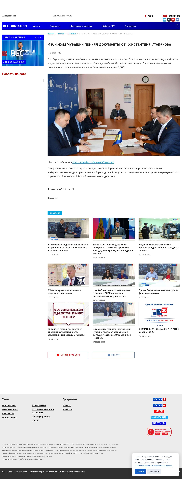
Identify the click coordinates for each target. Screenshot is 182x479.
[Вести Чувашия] (14, 26)
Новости (61, 34)
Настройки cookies (77, 472)
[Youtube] (173, 20)
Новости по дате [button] (14, 74)
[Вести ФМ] (159, 423)
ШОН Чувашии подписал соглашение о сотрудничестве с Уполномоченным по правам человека (68, 247)
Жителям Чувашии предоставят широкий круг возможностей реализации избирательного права (66, 332)
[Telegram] (164, 20)
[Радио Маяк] (159, 411)
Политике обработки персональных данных (154, 466)
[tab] (55, 213)
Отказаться (154, 471)
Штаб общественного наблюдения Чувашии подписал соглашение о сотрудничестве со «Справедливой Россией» (112, 333)
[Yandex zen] (169, 20)
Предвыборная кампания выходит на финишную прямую (158, 291)
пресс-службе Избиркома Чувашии (93, 162)
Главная (51, 34)
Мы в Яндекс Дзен (70, 354)
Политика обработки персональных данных (49, 472)
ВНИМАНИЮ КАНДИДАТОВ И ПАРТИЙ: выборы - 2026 (159, 330)
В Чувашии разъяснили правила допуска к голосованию (64, 291)
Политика (72, 34)
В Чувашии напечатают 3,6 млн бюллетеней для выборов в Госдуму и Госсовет (159, 247)
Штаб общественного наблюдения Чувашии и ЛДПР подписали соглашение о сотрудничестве (111, 293)
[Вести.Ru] (159, 405)
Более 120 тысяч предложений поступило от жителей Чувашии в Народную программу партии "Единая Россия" (113, 249)
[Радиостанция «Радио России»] (159, 417)
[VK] (177, 20)
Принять (140, 471)
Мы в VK (115, 354)
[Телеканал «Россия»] (159, 399)
